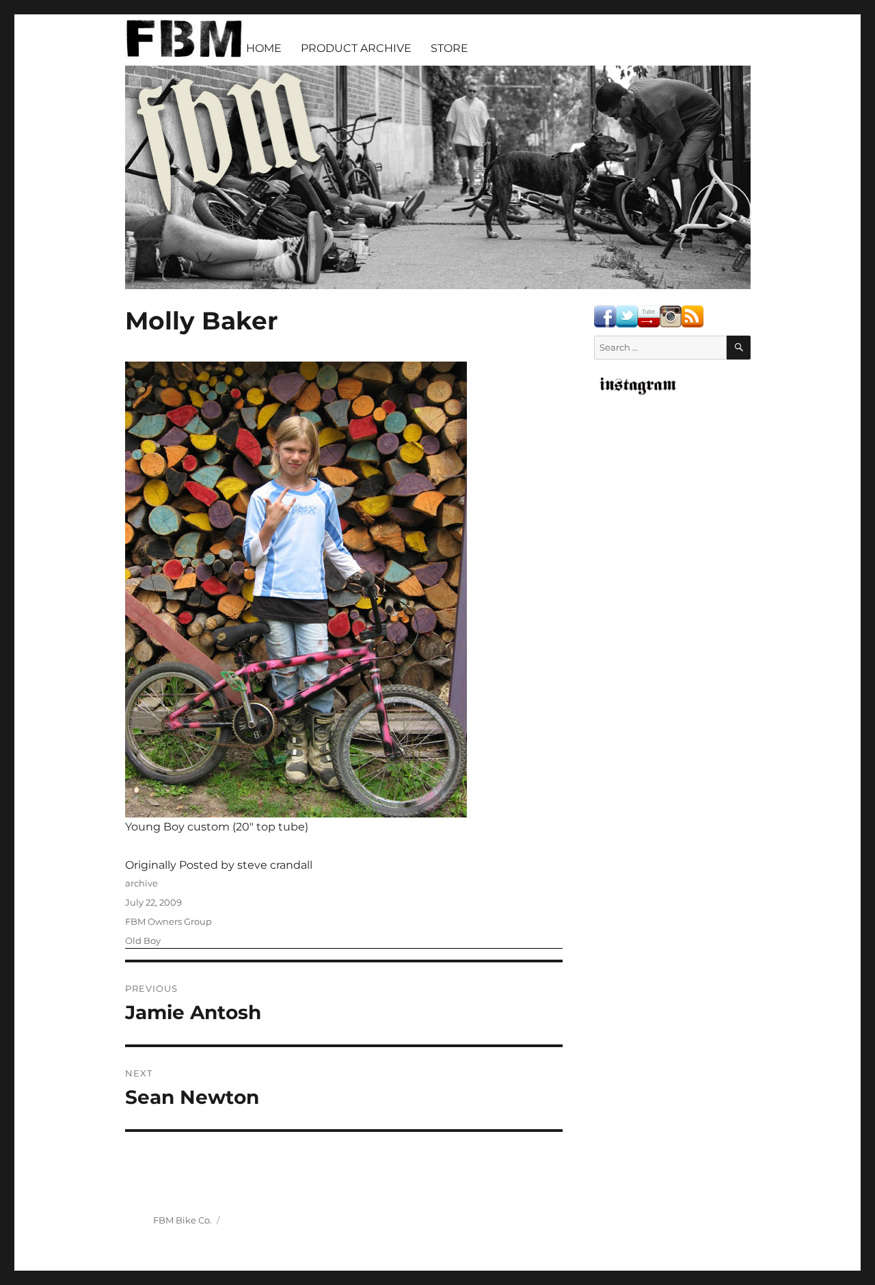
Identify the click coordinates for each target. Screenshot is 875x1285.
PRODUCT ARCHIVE (356, 48)
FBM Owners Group (168, 921)
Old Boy (143, 940)
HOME (264, 48)
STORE (449, 48)
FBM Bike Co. (182, 1220)
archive (141, 883)
